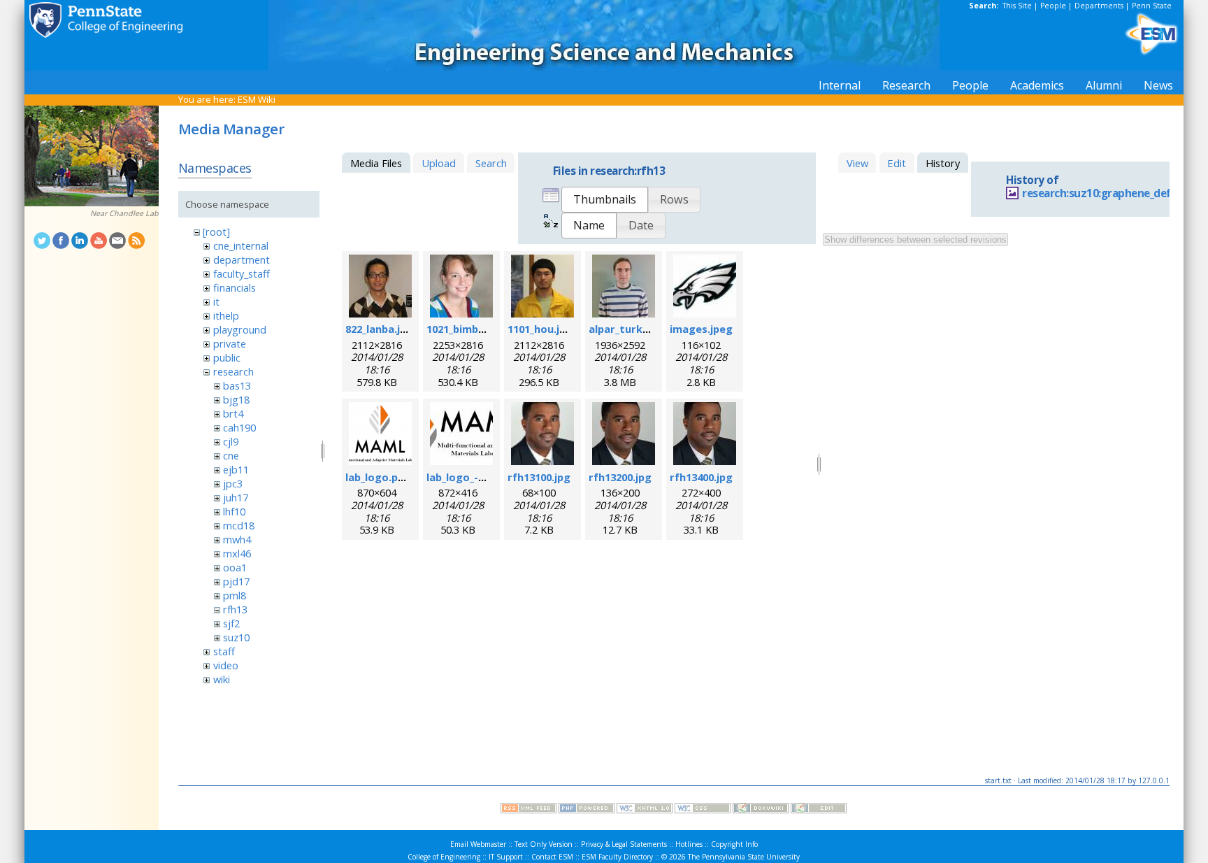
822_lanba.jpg (379, 329)
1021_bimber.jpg (467, 329)
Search (491, 163)
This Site (1017, 5)
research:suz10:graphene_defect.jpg (1114, 193)
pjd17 (236, 581)
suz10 (236, 637)
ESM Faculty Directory (617, 857)
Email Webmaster (478, 844)
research (233, 371)
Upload (439, 163)
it (216, 301)
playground (239, 329)
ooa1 (235, 567)
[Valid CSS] (703, 810)
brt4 (233, 413)
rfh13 (235, 609)
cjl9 (230, 441)
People (1053, 5)
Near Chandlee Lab (124, 213)
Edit (896, 163)
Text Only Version (544, 844)
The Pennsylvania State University (744, 857)
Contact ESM (552, 857)
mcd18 (238, 525)
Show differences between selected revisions (915, 239)
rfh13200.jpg (620, 477)
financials (234, 287)
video (225, 665)
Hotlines (689, 844)
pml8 (234, 595)
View (857, 163)
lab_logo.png (378, 477)
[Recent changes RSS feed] (528, 810)
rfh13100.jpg (539, 477)
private (229, 343)
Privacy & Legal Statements (624, 844)
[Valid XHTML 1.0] (645, 810)
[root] (216, 231)
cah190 (239, 427)
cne (231, 455)
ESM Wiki (256, 99)
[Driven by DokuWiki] (761, 810)
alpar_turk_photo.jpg (643, 329)
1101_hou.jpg (540, 329)
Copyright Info (734, 844)
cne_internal (240, 245)
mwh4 (237, 539)
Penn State (1152, 5)
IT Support (506, 857)
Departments (1098, 5)
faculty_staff (241, 273)
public (226, 357)
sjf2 (231, 623)
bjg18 (236, 399)
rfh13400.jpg (701, 477)
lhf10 (234, 511)
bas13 (237, 385)
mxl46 (237, 553)
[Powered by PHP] (586, 810)
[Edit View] (819, 810)
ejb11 (236, 469)
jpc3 (233, 483)
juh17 (235, 497)
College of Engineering (444, 857)
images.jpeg (701, 329)
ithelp (226, 315)
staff (224, 651)
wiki (221, 679)
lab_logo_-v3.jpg (467, 477)
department (241, 259)
